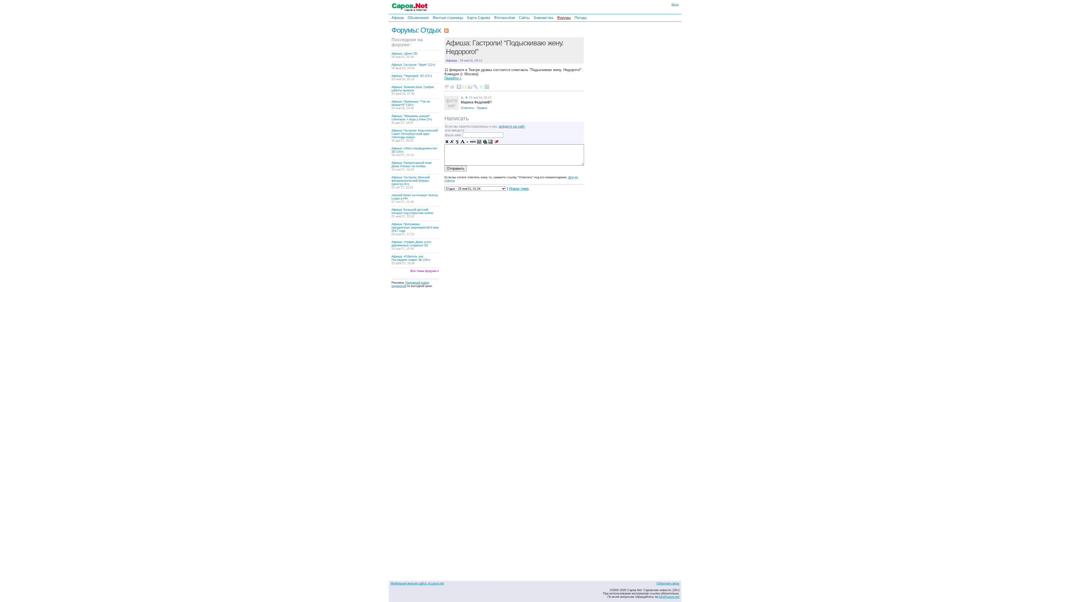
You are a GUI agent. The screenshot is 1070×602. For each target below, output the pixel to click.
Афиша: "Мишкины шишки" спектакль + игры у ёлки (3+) (411, 119)
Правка (482, 108)
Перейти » (452, 78)
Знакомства (543, 18)
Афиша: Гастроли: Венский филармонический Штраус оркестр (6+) (410, 182)
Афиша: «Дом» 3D (404, 55)
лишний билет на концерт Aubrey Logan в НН (414, 198)
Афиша (397, 18)
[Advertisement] (622, 97)
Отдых (430, 30)
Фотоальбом (504, 18)
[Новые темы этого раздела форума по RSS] (446, 30)
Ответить (467, 108)
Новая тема (519, 188)
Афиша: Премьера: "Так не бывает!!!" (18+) (410, 105)
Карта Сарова (478, 18)
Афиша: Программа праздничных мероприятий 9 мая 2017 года (415, 229)
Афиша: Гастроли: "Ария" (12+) (413, 66)
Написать (456, 118)
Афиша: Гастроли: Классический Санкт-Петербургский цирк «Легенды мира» (414, 135)
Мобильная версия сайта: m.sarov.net (417, 583)
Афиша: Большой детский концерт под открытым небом (412, 213)
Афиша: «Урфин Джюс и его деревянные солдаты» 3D (411, 245)
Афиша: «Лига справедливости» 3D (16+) (414, 152)
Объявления (418, 18)
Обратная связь (667, 583)
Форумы (564, 18)
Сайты (524, 18)
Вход (675, 4)
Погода (581, 18)
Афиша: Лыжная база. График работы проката (412, 90)
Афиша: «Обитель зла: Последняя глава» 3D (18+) (410, 260)
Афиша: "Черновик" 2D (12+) (411, 77)
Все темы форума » (424, 271)
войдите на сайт (512, 126)
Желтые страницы (447, 18)
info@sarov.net (669, 596)
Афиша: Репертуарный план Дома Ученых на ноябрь (411, 166)
